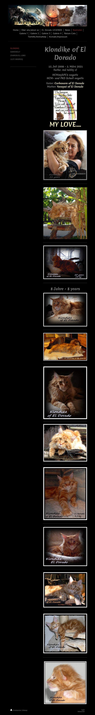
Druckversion (17, 710)
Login (83, 710)
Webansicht (81, 711)
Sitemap (24, 710)
